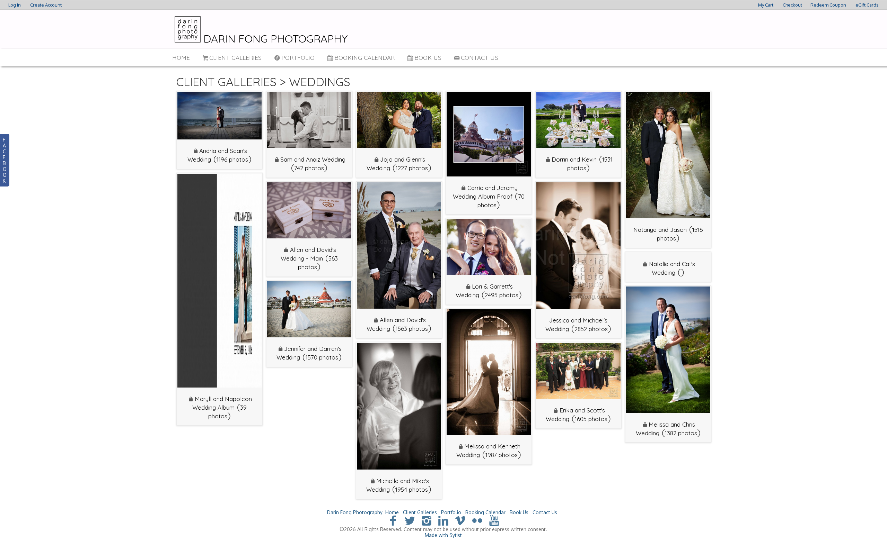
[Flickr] (477, 520)
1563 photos (412, 328)
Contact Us (479, 57)
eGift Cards (867, 5)
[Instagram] (426, 520)
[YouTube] (494, 520)
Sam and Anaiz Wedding (312, 159)
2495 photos (501, 295)
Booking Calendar (364, 57)
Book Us (427, 57)
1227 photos (412, 168)
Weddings (319, 81)
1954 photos (411, 489)
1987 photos (501, 454)
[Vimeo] (460, 520)
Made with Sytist (443, 535)
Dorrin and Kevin (574, 159)
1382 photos (681, 433)
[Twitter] (410, 520)
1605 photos (591, 418)
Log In (14, 5)
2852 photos (591, 329)
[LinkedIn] (443, 520)
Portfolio (298, 57)
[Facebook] (393, 520)
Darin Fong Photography (355, 512)
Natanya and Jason (660, 229)
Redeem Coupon (828, 5)
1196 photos (232, 159)
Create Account (46, 5)
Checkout (792, 5)
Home (181, 57)
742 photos (309, 168)
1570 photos (322, 357)
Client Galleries (235, 57)
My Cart (766, 5)
